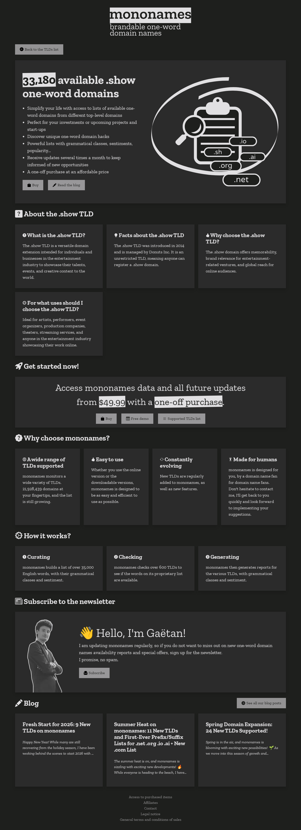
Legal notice (150, 814)
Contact (150, 808)
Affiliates (150, 802)
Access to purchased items (150, 797)
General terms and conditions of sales (150, 819)
